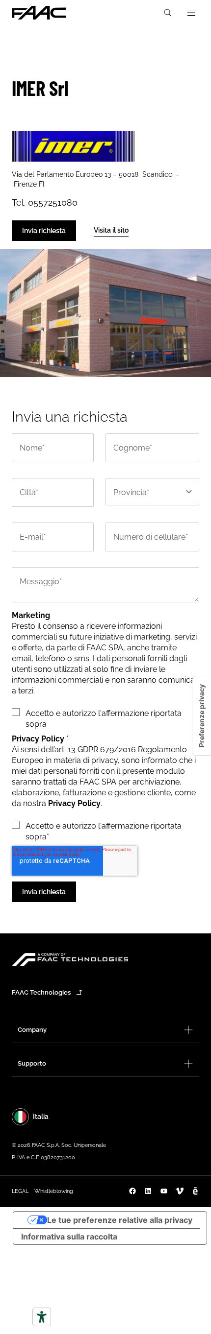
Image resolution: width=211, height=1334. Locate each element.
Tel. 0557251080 (45, 202)
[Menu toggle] (191, 13)
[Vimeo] (180, 1191)
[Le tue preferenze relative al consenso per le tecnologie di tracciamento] (201, 715)
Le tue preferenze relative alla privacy (119, 1220)
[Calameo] (195, 1191)
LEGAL (20, 1191)
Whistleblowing (53, 1191)
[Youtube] (164, 1191)
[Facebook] (132, 1191)
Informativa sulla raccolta (69, 1236)
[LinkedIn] (148, 1191)
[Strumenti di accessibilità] (41, 1317)
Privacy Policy (74, 803)
